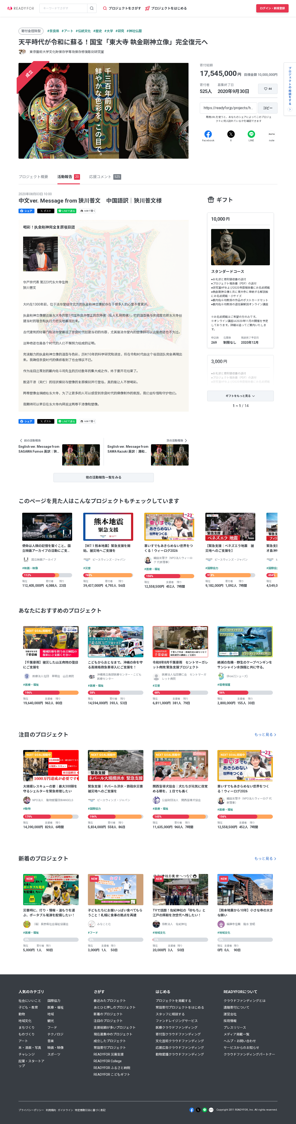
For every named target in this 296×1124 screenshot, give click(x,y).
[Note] (271, 134)
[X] (231, 134)
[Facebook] (208, 134)
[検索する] (91, 8)
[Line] (251, 134)
